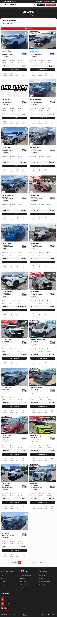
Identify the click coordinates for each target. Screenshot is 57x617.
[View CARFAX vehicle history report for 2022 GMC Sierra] (24, 150)
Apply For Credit (42, 584)
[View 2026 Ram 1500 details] (14, 473)
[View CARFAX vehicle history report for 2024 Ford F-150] (52, 150)
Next (41, 562)
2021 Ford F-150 (34, 291)
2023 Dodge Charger (36, 436)
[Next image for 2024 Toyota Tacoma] (53, 376)
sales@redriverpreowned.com (12, 603)
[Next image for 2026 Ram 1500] (25, 473)
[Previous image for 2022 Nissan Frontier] (3, 280)
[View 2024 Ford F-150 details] (42, 136)
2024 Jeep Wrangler (35, 99)
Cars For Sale (23, 581)
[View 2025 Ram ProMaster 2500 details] (42, 329)
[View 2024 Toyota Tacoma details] (42, 377)
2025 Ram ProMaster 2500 (37, 339)
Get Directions (39, 1)
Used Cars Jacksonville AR (25, 575)
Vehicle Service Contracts (44, 581)
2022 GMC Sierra (6, 147)
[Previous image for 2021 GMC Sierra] (32, 473)
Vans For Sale (23, 590)
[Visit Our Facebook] (2, 609)
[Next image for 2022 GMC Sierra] (25, 136)
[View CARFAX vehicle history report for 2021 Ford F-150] (52, 294)
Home (2, 575)
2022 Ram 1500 (6, 99)
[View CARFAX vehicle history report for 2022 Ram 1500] (24, 102)
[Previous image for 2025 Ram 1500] (32, 40)
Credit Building (42, 575)
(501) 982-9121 (51, 1)
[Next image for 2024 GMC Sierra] (25, 232)
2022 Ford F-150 (34, 195)
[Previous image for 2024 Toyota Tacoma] (32, 376)
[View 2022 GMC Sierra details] (14, 136)
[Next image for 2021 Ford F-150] (53, 280)
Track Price (11, 75)
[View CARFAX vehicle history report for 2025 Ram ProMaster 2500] (52, 342)
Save (17, 75)
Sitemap (25, 614)
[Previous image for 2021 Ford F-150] (32, 280)
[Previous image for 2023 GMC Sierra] (3, 40)
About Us (3, 578)
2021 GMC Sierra (34, 484)
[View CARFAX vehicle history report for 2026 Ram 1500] (24, 486)
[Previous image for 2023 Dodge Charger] (32, 424)
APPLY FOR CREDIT (51, 4)
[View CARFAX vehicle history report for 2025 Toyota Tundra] (24, 198)
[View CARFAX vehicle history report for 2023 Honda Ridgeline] (24, 438)
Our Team (3, 584)
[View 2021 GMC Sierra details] (42, 473)
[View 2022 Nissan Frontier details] (14, 281)
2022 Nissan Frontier (7, 291)
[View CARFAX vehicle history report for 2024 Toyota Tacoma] (52, 390)
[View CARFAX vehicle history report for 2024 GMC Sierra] (24, 246)
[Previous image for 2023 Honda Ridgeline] (3, 424)
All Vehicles (22, 578)
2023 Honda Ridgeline (8, 436)
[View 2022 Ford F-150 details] (42, 184)
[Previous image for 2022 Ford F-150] (32, 184)
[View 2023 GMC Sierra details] (14, 40)
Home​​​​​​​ (25, 15)
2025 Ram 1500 (34, 51)
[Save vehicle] (26, 33)
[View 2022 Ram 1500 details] (14, 88)
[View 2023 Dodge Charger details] (42, 425)
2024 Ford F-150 (34, 147)
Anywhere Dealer (52, 614)
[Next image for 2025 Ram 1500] (53, 40)
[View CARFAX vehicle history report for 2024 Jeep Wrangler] (52, 102)
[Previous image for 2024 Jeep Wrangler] (32, 88)
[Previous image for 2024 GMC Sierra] (3, 232)
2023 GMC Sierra (6, 51)
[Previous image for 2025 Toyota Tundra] (3, 184)
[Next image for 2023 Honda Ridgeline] (25, 424)
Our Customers (4, 581)
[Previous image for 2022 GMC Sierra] (3, 136)
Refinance (41, 578)
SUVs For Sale (23, 587)
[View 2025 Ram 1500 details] (42, 40)
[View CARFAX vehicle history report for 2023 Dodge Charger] (52, 438)
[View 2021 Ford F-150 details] (42, 281)
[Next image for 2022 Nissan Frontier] (25, 280)
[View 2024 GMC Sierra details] (14, 232)
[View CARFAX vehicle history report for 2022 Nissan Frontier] (24, 294)
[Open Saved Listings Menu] (34, 5)
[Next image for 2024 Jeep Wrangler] (53, 88)
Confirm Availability (14, 69)
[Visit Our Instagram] (5, 609)
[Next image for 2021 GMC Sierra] (53, 473)
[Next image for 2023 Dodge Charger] (53, 424)
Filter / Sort (29, 28)
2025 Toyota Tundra (7, 195)
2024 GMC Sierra (6, 243)
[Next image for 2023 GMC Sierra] (25, 40)
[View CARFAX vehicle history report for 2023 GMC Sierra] (24, 54)
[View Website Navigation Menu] (2, 5)
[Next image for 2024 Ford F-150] (53, 136)
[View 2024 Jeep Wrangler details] (42, 88)
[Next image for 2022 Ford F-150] (53, 184)
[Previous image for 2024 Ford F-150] (32, 136)
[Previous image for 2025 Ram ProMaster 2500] (32, 328)
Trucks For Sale (23, 584)
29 (36, 562)
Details (23, 75)
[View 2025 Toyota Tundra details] (14, 184)
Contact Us (41, 4)
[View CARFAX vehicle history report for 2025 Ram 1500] (52, 54)
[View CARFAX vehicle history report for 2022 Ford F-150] (52, 198)
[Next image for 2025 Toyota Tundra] (25, 184)
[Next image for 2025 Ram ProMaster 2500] (53, 328)
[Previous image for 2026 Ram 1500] (3, 473)
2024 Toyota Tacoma (36, 387)
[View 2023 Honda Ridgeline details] (14, 425)
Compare (5, 75)
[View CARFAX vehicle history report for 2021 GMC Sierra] (52, 486)
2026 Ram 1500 (6, 484)
